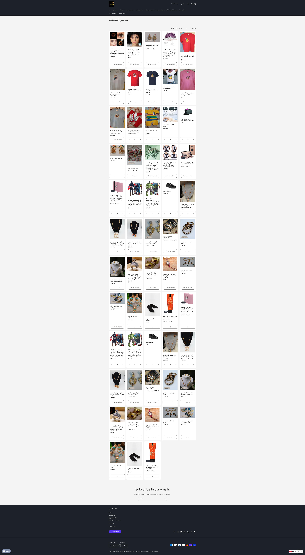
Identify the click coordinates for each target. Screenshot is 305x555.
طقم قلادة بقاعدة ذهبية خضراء (186, 270)
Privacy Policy (112, 526)
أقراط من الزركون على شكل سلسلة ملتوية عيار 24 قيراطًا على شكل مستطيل (117, 243)
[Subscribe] (165, 499)
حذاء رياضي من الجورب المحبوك (151, 319)
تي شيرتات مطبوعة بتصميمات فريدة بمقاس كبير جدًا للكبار (152, 91)
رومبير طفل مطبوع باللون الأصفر (152, 131)
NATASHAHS (115, 551)
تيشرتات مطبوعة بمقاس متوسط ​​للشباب (169, 87)
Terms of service (146, 551)
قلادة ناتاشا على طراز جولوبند (133, 316)
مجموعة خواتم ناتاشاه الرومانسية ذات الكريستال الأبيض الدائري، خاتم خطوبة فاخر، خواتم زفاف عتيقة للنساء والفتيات (134, 277)
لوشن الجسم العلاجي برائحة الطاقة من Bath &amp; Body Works (170, 318)
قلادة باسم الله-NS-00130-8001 (168, 237)
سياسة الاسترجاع (113, 518)
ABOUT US (111, 523)
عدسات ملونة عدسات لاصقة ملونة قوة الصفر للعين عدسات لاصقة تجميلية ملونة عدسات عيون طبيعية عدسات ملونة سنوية (117, 51)
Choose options (117, 64)
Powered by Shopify (122, 551)
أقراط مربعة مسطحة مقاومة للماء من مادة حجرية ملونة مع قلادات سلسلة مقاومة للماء (151, 274)
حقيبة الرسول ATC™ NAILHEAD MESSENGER (187, 120)
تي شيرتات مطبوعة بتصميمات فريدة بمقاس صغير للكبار (115, 94)
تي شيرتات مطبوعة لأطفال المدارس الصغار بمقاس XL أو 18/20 (187, 94)
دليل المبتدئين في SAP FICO (168, 125)
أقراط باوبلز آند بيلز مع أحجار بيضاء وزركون (151, 242)
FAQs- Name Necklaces (115, 521)
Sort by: (173, 28)
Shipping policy (155, 551)
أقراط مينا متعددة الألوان (116, 158)
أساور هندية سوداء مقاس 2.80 (187, 242)
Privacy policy (139, 551)
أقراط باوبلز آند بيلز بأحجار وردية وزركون (152, 46)
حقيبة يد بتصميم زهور (133, 168)
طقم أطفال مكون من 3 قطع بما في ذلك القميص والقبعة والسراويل (134, 132)
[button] (110, 10)
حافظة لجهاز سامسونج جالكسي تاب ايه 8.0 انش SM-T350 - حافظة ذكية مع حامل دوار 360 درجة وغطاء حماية (116, 198)
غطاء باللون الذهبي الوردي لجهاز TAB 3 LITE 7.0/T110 (187, 163)
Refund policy (131, 551)
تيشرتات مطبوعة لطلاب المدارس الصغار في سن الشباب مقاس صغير (116, 132)
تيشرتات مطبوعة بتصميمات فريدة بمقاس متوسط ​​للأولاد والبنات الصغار (187, 56)
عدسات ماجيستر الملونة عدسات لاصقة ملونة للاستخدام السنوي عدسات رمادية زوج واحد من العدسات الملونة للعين (134, 52)
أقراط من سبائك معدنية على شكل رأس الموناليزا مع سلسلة (134, 243)
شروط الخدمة (112, 515)
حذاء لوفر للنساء (167, 191)
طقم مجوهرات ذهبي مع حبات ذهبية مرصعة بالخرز (116, 280)
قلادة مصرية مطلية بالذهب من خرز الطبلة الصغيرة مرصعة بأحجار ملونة (187, 206)
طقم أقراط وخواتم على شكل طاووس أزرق (116, 307)
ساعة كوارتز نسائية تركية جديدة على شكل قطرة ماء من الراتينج (169, 275)
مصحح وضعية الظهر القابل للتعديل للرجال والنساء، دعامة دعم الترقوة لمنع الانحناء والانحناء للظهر (169, 164)
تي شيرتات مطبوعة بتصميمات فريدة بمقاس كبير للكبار (134, 91)
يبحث (110, 512)
